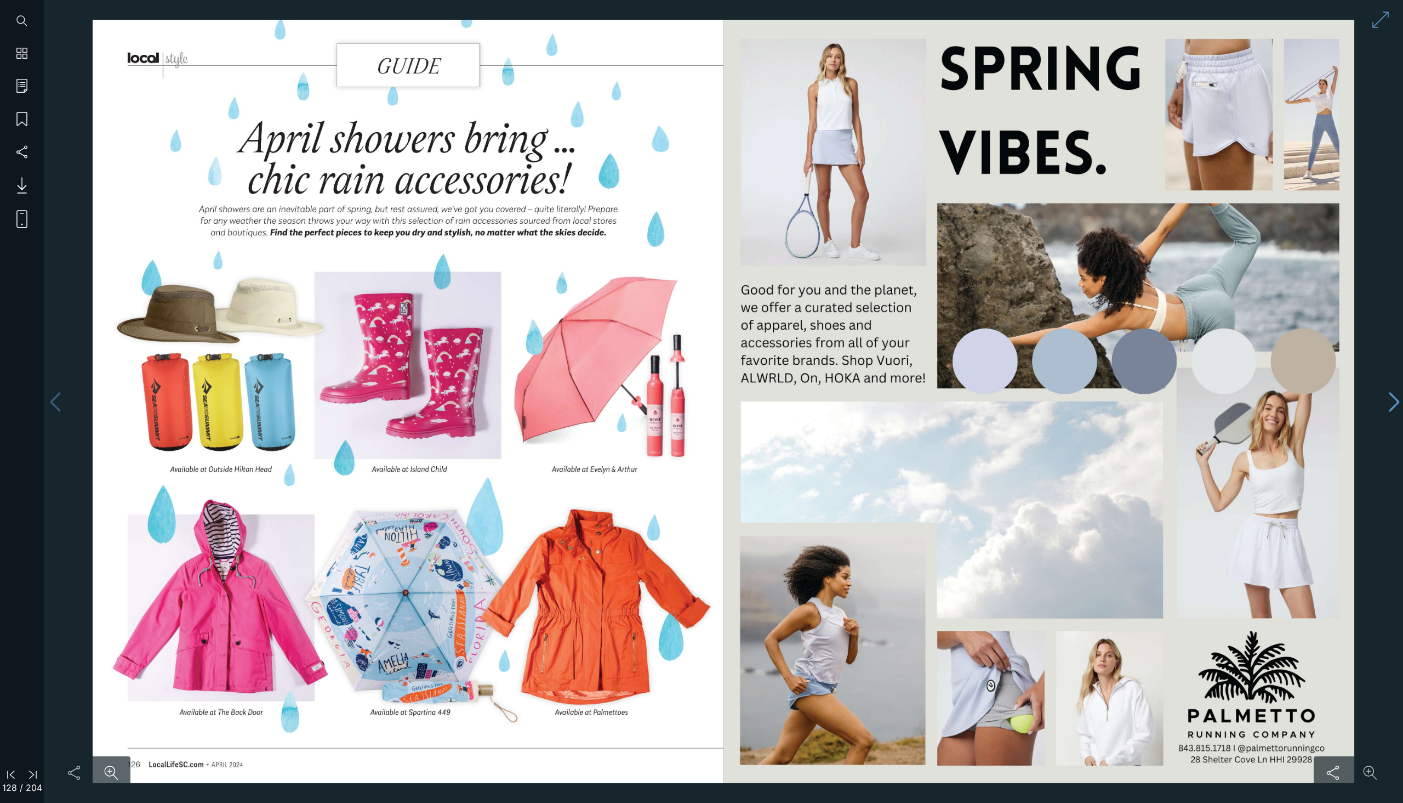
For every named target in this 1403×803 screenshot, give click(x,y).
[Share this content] (74, 773)
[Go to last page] (33, 774)
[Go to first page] (11, 774)
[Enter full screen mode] (1380, 20)
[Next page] (1394, 402)
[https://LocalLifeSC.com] (176, 764)
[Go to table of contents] (22, 86)
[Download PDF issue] (18, 185)
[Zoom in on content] (111, 773)
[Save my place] (22, 119)
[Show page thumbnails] (22, 54)
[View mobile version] (18, 218)
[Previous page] (55, 402)
